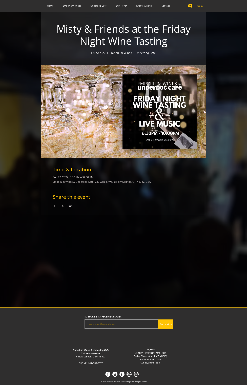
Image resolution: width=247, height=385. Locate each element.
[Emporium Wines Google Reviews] (129, 374)
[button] (144, 5)
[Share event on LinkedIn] (70, 206)
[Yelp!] (122, 374)
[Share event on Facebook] (54, 206)
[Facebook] (107, 374)
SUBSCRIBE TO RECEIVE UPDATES (103, 316)
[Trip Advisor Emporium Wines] (136, 374)
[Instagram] (114, 374)
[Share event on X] (62, 206)
